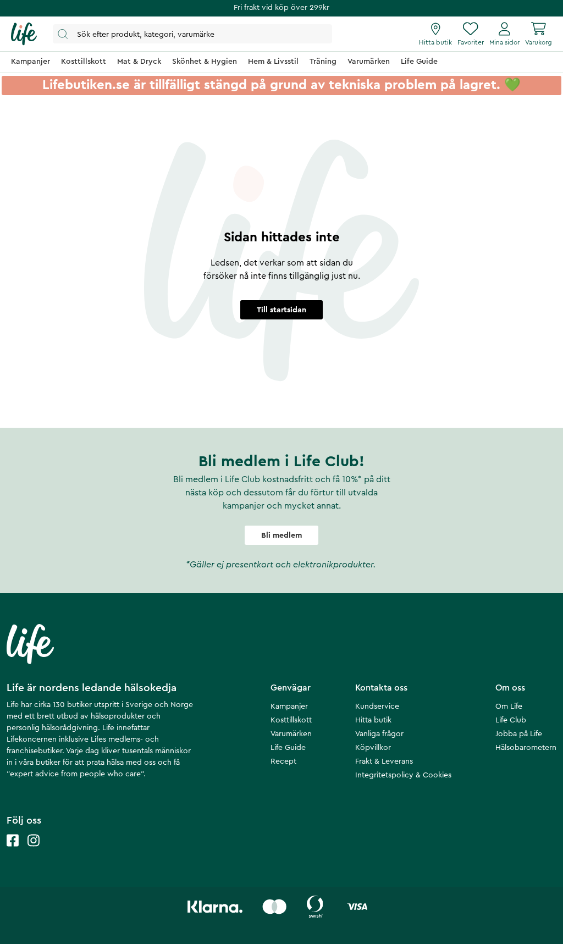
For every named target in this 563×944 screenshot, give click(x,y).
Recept (283, 761)
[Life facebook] (13, 851)
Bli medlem (281, 535)
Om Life (508, 706)
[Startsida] (24, 34)
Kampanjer (289, 706)
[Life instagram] (33, 851)
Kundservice (377, 706)
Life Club (510, 720)
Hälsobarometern (525, 748)
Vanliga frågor (379, 734)
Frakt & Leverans (384, 761)
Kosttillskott (291, 720)
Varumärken (291, 734)
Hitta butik (373, 720)
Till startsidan (281, 310)
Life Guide (288, 748)
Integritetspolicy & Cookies (403, 775)
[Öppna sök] (192, 34)
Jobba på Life (518, 734)
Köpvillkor (373, 748)
